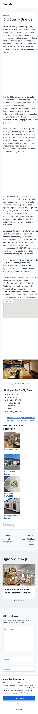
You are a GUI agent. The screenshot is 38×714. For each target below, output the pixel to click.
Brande (6, 15)
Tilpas (19, 704)
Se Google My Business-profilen (20, 421)
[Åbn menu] (33, 4)
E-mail (7, 669)
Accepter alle (19, 698)
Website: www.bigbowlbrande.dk (21, 418)
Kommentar (10, 629)
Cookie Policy (23, 693)
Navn (7, 659)
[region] (19, 695)
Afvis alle (19, 709)
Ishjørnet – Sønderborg (8, 539)
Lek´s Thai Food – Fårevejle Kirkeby (28, 540)
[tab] (14, 600)
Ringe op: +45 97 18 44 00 (20, 383)
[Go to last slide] (6, 581)
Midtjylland (8, 525)
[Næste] (32, 581)
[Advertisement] (19, 76)
